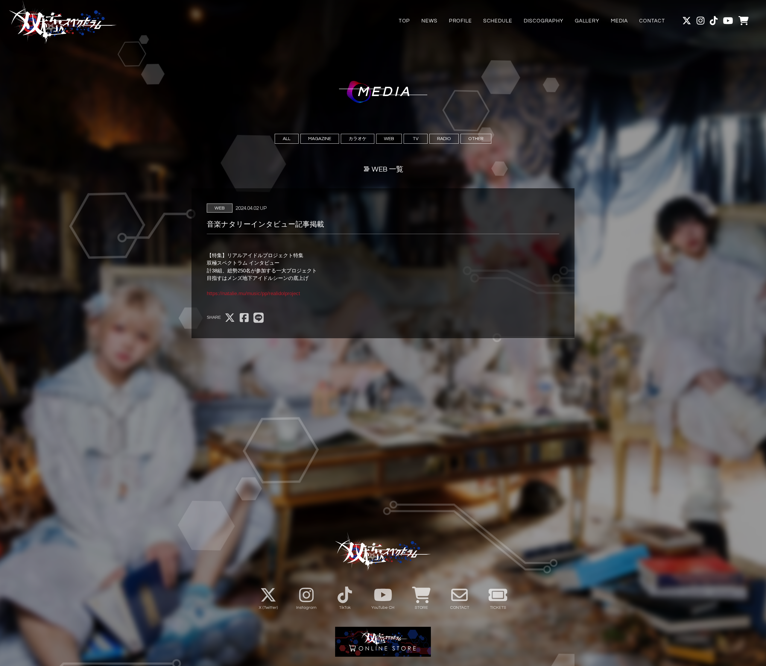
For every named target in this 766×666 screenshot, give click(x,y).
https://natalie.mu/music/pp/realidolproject (253, 293)
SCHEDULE (497, 21)
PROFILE (460, 21)
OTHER (476, 138)
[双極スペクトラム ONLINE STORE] (743, 20)
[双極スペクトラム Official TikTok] (714, 20)
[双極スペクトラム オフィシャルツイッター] (686, 20)
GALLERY (587, 21)
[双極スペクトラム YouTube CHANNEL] (728, 20)
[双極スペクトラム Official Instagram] (700, 20)
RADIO (444, 138)
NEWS (429, 21)
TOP (404, 21)
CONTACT (652, 21)
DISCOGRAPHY (543, 21)
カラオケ (358, 138)
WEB (389, 138)
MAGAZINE (319, 138)
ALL (287, 138)
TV (416, 138)
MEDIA (619, 21)
